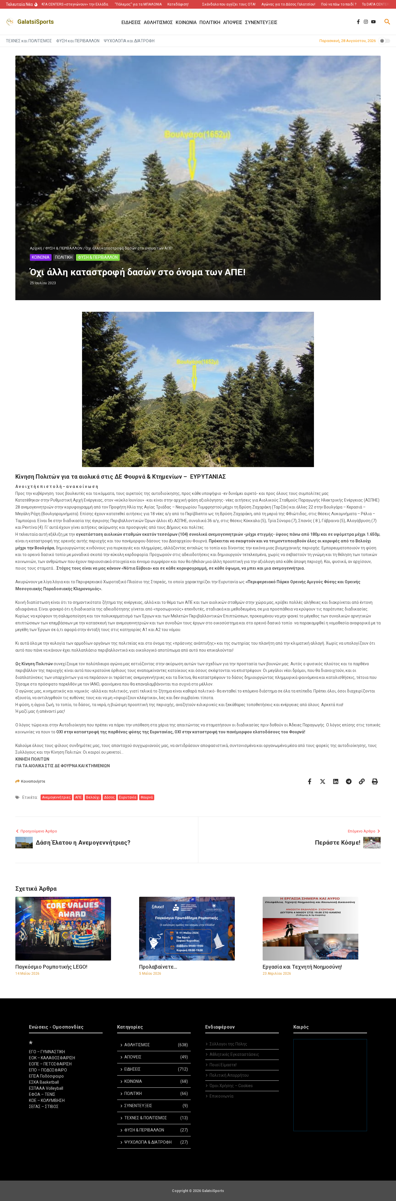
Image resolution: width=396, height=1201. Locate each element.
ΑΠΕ (78, 797)
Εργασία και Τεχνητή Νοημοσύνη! (302, 967)
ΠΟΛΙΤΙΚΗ (63, 257)
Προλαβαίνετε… (158, 967)
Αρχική (36, 248)
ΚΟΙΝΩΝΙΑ (41, 257)
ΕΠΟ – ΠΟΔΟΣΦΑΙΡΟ (48, 1070)
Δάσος (109, 797)
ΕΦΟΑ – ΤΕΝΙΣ (42, 1094)
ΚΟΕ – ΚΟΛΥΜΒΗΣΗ (47, 1100)
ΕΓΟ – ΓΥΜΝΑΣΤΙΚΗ (47, 1051)
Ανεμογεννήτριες (56, 797)
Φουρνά (147, 797)
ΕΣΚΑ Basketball (44, 1082)
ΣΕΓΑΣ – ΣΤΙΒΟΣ (44, 1106)
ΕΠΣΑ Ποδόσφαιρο (46, 1076)
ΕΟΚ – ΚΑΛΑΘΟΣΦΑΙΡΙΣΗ (52, 1058)
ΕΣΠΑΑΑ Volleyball (46, 1088)
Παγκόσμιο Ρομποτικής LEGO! (51, 967)
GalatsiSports (35, 21)
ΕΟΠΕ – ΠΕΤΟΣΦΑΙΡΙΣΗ (50, 1064)
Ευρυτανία (127, 797)
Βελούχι (93, 797)
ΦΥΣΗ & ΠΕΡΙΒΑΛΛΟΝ (63, 248)
